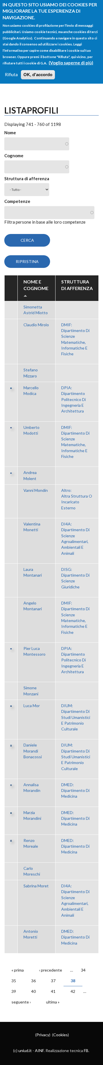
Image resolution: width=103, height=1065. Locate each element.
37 (53, 980)
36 (33, 980)
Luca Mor (31, 705)
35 (13, 980)
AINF (39, 1050)
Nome (10, 132)
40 (33, 991)
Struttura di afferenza (26, 178)
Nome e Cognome (35, 285)
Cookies (60, 1034)
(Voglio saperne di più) (71, 62)
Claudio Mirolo (36, 324)
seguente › (21, 1001)
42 (73, 991)
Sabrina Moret (36, 885)
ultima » (53, 1001)
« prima (17, 970)
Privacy (42, 1034)
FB (86, 1050)
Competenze (17, 201)
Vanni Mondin (35, 490)
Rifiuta (11, 74)
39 (13, 991)
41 (53, 991)
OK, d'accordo (37, 74)
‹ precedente (50, 970)
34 (83, 970)
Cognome (13, 155)
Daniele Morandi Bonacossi (32, 750)
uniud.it (25, 1050)
